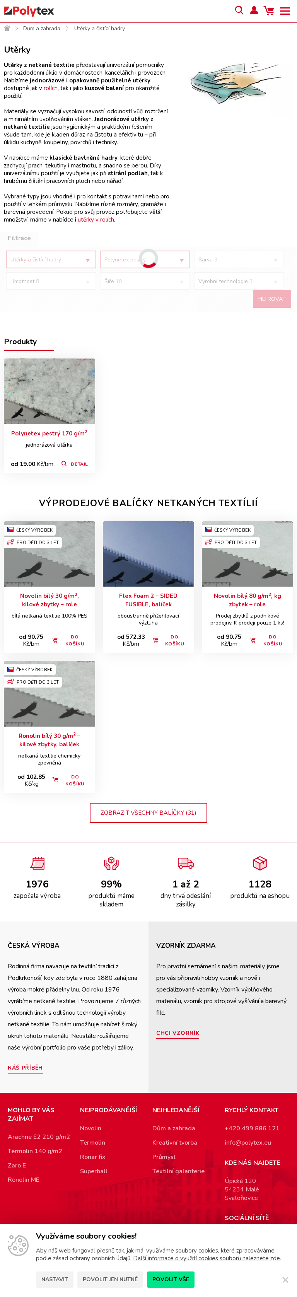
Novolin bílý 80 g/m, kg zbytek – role (247, 600)
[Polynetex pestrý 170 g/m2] (49, 391)
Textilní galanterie (178, 1171)
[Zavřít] (285, 1279)
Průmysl (164, 1157)
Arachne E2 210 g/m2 (39, 1137)
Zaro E (17, 1165)
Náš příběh (25, 1068)
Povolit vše (170, 1279)
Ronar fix (93, 1157)
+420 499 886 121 (252, 1128)
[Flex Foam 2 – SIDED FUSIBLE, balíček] (148, 554)
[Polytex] (29, 11)
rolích (51, 88)
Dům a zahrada (41, 28)
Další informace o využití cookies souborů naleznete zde (206, 1258)
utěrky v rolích (96, 220)
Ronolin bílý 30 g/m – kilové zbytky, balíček (49, 740)
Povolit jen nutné (110, 1279)
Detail (79, 464)
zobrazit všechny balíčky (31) (148, 813)
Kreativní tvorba (174, 1142)
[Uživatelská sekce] (254, 11)
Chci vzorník (177, 1033)
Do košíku (75, 640)
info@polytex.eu (248, 1142)
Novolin (90, 1128)
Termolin (92, 1142)
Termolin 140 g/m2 (35, 1151)
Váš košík (270, 11)
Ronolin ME (23, 1180)
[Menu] (285, 11)
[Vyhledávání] (239, 11)
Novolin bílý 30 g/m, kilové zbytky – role (49, 600)
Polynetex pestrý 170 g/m (49, 433)
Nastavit (54, 1279)
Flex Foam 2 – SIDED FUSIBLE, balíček (148, 600)
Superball (94, 1171)
